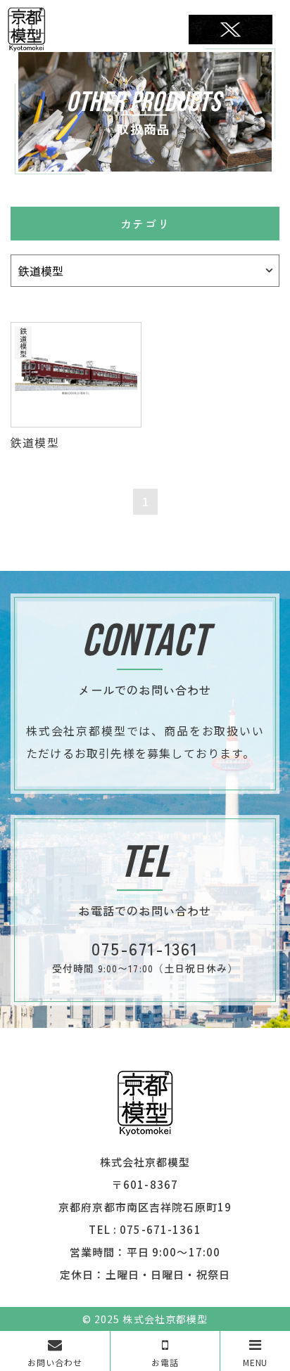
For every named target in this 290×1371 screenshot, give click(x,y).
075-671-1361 (160, 1229)
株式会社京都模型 (164, 1319)
